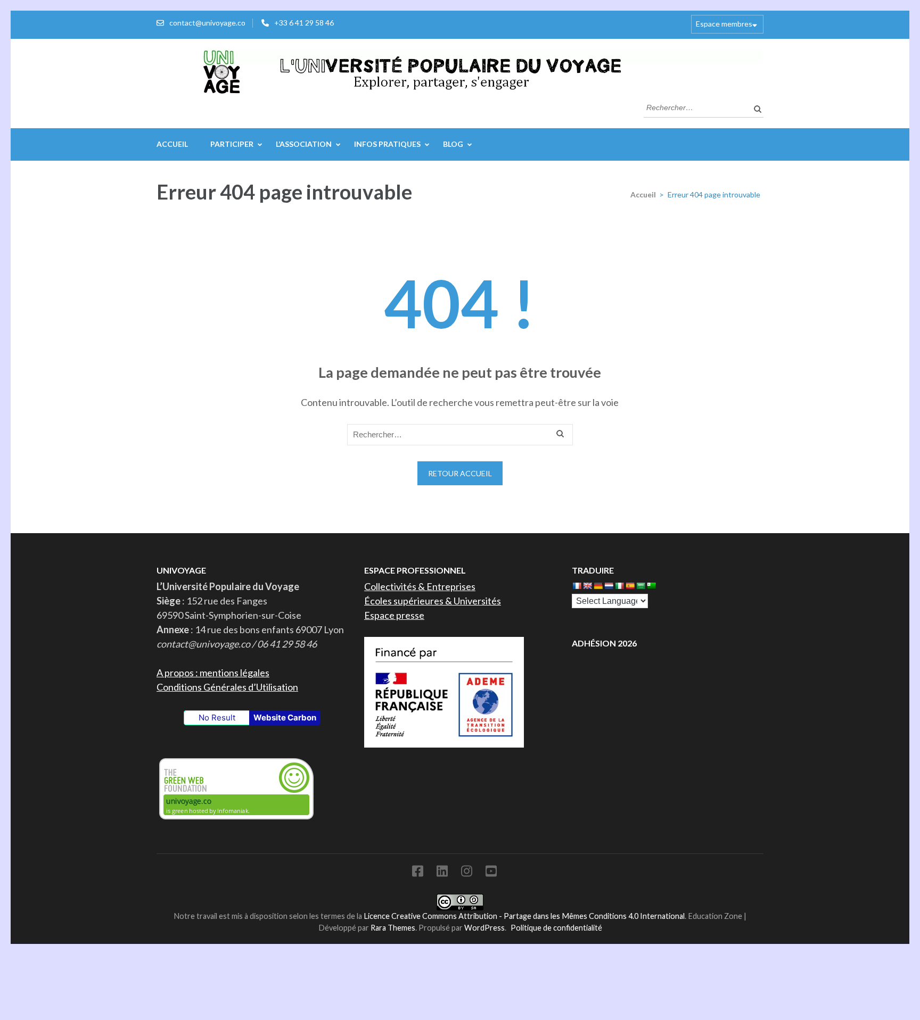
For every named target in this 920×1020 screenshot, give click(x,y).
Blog (453, 143)
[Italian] (619, 586)
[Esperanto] (651, 586)
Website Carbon (284, 717)
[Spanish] (630, 586)
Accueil (172, 143)
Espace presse (394, 615)
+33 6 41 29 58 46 (304, 22)
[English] (587, 586)
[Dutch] (608, 586)
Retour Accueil (460, 473)
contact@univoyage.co (207, 22)
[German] (598, 586)
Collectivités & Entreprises (419, 586)
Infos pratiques (387, 143)
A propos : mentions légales (213, 672)
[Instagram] (466, 872)
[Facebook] (417, 872)
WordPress (484, 927)
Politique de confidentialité (556, 927)
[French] (576, 586)
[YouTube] (491, 872)
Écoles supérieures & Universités (432, 601)
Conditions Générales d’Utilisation (227, 687)
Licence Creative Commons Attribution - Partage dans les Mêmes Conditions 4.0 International (524, 916)
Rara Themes (393, 927)
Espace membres (724, 23)
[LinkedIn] (442, 872)
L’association (304, 143)
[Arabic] (640, 586)
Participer (231, 143)
